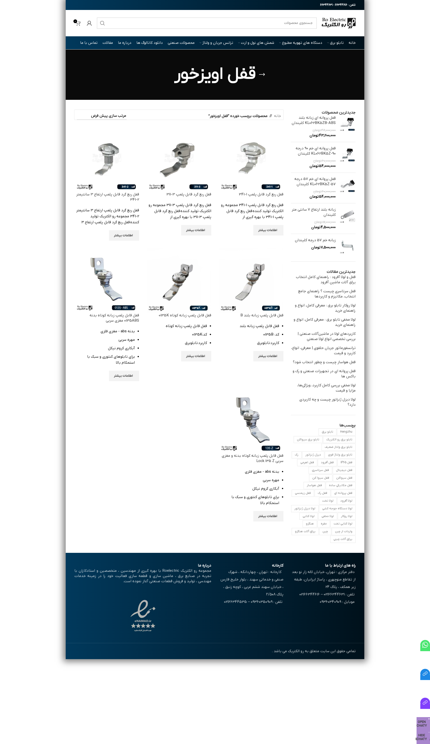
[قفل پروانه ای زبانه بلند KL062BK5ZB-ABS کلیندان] (347, 126)
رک (296, 455)
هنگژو (310, 524)
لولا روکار (346, 516)
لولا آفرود (346, 501)
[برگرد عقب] (262, 75)
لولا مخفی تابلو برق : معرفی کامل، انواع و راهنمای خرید (325, 322)
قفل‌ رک (322, 493)
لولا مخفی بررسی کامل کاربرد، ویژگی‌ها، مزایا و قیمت (326, 388)
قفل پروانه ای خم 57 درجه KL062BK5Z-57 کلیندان (315, 181)
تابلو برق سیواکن (308, 440)
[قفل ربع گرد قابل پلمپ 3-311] (179, 159)
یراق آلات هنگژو (305, 531)
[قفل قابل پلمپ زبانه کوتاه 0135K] (179, 280)
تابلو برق (327, 432)
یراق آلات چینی (342, 539)
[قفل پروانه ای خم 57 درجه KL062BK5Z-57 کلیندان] (347, 187)
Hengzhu (346, 432)
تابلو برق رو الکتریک (339, 440)
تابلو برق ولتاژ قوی (340, 455)
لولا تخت (327, 501)
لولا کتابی (309, 516)
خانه (277, 116)
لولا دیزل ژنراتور (304, 509)
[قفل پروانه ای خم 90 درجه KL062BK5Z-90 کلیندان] (347, 157)
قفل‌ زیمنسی (303, 493)
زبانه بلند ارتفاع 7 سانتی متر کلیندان (314, 212)
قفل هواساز (314, 485)
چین (325, 531)
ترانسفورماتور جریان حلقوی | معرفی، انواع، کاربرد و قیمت (323, 350)
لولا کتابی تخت (343, 524)
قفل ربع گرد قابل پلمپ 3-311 (188, 194)
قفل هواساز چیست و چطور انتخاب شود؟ (324, 362)
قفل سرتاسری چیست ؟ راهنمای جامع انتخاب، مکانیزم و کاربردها (327, 294)
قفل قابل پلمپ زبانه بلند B (261, 315)
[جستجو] (102, 23)
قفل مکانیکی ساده (340, 485)
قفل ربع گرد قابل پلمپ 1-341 (261, 194)
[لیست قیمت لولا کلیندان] (425, 706)
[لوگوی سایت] (339, 22)
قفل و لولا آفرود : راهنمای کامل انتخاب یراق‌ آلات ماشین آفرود (326, 280)
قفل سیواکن (344, 478)
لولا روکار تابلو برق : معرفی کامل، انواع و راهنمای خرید (325, 308)
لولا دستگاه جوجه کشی (337, 509)
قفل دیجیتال (344, 470)
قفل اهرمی (307, 462)
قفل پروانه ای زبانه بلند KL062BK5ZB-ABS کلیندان (314, 120)
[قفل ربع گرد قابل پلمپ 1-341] (251, 159)
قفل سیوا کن (320, 478)
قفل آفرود (327, 462)
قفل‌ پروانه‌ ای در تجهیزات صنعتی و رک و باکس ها (324, 374)
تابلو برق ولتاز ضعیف (338, 447)
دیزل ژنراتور (313, 455)
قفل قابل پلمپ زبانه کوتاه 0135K (185, 315)
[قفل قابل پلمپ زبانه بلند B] (251, 280)
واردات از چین (343, 531)
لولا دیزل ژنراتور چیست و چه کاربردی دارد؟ (327, 402)
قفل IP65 (346, 462)
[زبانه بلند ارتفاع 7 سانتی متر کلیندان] (347, 218)
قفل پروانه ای (343, 493)
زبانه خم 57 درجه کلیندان (315, 240)
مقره (324, 524)
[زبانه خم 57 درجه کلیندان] (347, 246)
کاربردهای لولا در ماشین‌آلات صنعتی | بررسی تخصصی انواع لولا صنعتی (327, 336)
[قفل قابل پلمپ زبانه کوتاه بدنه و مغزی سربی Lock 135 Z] (251, 420)
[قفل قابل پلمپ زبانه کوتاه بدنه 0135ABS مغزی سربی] (106, 280)
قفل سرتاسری (320, 470)
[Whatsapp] (425, 648)
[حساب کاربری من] (89, 23)
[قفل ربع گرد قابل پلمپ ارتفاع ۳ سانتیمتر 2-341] (106, 159)
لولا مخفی (328, 516)
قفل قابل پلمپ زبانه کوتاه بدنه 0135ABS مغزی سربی (114, 318)
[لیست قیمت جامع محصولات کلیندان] (425, 677)
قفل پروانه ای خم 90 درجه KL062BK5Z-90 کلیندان (316, 151)
